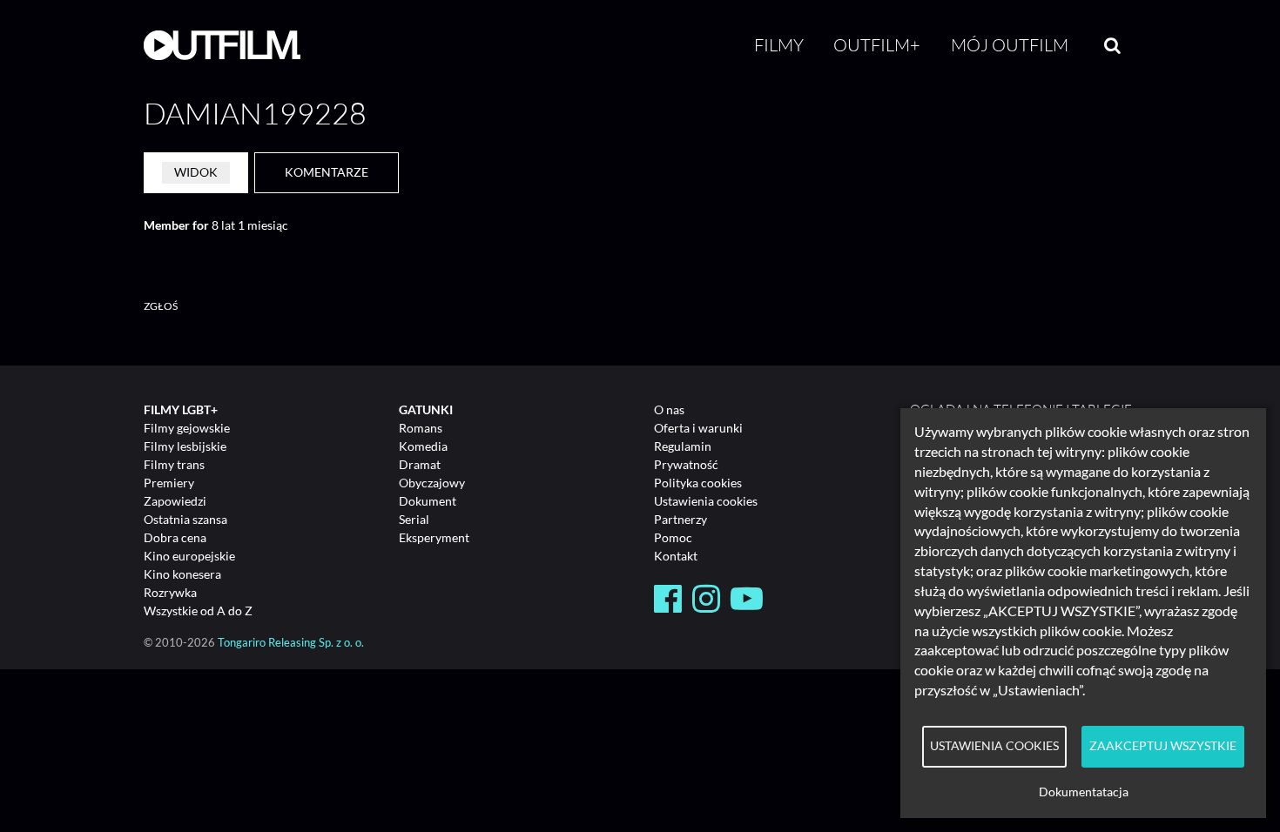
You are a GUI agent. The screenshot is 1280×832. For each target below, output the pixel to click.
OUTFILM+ (876, 45)
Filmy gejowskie (187, 427)
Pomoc (673, 537)
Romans (420, 427)
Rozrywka (170, 592)
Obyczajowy (432, 482)
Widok (196, 171)
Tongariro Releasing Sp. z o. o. (291, 642)
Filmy (779, 45)
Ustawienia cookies (706, 500)
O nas (669, 409)
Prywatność (686, 464)
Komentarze (326, 171)
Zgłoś (161, 305)
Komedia (423, 446)
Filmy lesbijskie (185, 446)
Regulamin (682, 446)
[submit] (1112, 45)
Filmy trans (174, 464)
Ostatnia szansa (185, 519)
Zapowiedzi (175, 500)
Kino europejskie (189, 555)
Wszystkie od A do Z (198, 610)
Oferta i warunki (698, 427)
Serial (414, 519)
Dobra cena (175, 537)
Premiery (169, 482)
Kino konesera (182, 574)
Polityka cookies (698, 482)
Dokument (427, 500)
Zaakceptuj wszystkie (1162, 746)
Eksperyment (434, 537)
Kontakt (675, 555)
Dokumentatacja (1083, 792)
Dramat (420, 464)
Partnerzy (680, 519)
